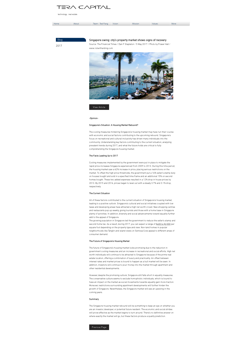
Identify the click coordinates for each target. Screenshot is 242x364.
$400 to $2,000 (163, 224)
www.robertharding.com (101, 48)
